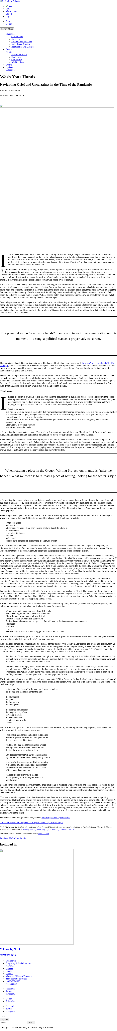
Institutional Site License (22, 47)
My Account (11, 11)
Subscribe (10, 70)
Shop (8, 21)
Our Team (16, 57)
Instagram (10, 994)
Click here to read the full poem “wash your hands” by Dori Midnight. (31, 822)
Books (9, 49)
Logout (9, 14)
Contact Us (11, 961)
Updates (9, 67)
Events (9, 65)
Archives (15, 39)
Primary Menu (7, 29)
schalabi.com (43, 834)
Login (8, 16)
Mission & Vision (19, 54)
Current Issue (17, 36)
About (8, 52)
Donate (9, 24)
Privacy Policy (61, 1027)
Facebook (10, 988)
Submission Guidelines (21, 41)
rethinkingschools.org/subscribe (56, 817)
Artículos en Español (20, 44)
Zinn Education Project (16, 978)
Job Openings (17, 62)
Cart (8, 8)
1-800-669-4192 (13, 981)
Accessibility (11, 984)
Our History (16, 59)
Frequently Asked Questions (18, 963)
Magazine (10, 34)
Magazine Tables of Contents (19, 976)
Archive (9, 973)
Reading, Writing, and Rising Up (35, 829)
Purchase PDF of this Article (13, 838)
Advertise (10, 966)
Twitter (9, 991)
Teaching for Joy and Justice (63, 829)
